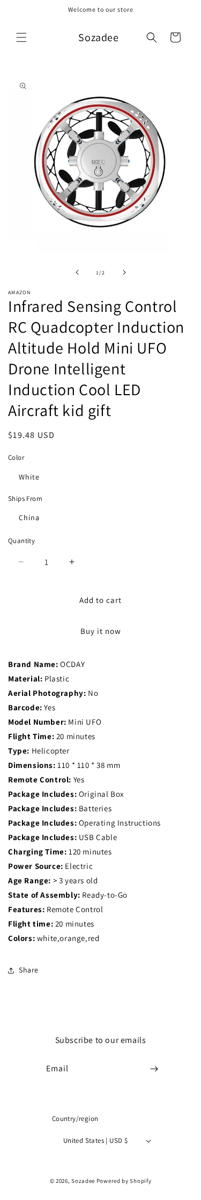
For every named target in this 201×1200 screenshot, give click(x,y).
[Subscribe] (154, 1068)
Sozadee (83, 1181)
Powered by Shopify (124, 1181)
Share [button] (29, 970)
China (29, 517)
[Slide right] (124, 272)
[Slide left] (77, 272)
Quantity (21, 540)
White (29, 477)
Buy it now (100, 631)
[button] (21, 37)
